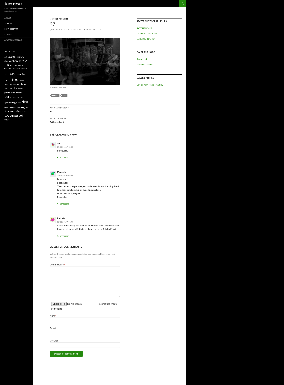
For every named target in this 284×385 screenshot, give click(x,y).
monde (6, 85)
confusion (8, 68)
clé (25, 61)
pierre (7, 92)
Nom (53, 315)
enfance (24, 68)
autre (6, 57)
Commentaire (57, 264)
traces (14, 115)
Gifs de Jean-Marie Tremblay (150, 84)
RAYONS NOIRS (144, 28)
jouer (24, 74)
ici (14, 73)
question (8, 102)
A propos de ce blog (13, 40)
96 (59, 110)
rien (24, 102)
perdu (20, 88)
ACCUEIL (7, 18)
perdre (55, 95)
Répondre (64, 158)
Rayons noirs (143, 59)
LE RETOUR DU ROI (146, 39)
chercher (17, 61)
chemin (8, 61)
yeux (6, 119)
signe (24, 107)
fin (11, 74)
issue (19, 74)
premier (19, 92)
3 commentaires (93, 30)
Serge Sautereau (74, 30)
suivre (18, 111)
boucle (17, 57)
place (13, 92)
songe (12, 111)
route (7, 107)
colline (8, 65)
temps (23, 111)
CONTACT (8, 35)
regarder (16, 102)
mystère (13, 84)
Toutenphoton (13, 3)
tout (7, 115)
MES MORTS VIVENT (59, 19)
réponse (13, 108)
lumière (10, 79)
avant (11, 57)
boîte (22, 57)
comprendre (17, 65)
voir (21, 115)
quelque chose (17, 97)
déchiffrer (16, 68)
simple (6, 111)
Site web (54, 340)
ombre (21, 84)
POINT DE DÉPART (11, 29)
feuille (6, 74)
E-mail (54, 328)
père (64, 95)
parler (6, 89)
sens (19, 107)
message (20, 80)
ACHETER (8, 23)
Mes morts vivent (145, 64)
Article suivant (58, 120)
